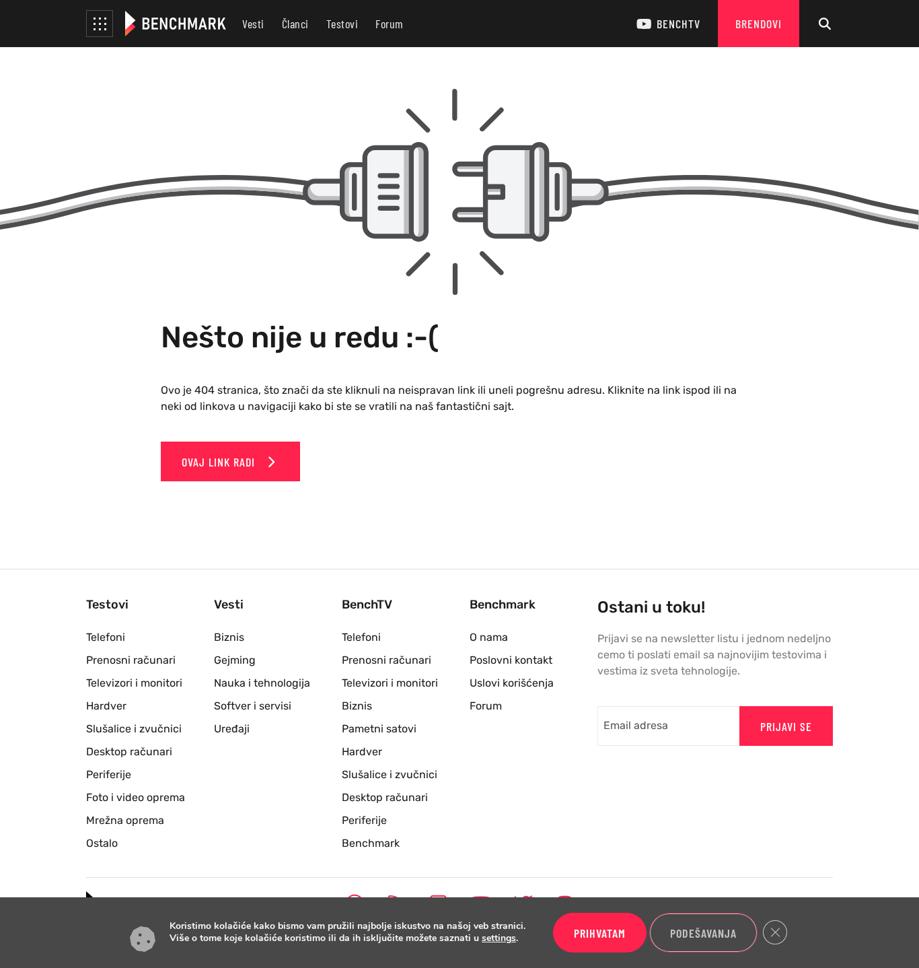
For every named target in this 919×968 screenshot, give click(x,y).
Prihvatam (600, 933)
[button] (99, 23)
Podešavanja (703, 933)
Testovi (342, 23)
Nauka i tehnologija (262, 683)
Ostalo (102, 843)
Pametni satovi (379, 728)
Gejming (235, 660)
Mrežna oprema (125, 820)
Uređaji (232, 728)
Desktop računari (129, 751)
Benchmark (371, 843)
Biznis (229, 637)
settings (499, 939)
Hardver (106, 705)
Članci (295, 23)
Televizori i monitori (134, 683)
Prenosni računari (131, 660)
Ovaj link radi (220, 461)
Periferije (108, 774)
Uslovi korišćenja (512, 683)
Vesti (253, 23)
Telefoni (105, 637)
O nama (489, 637)
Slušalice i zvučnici (134, 728)
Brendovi (758, 23)
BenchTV (678, 23)
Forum (389, 23)
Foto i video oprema (135, 797)
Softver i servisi (252, 705)
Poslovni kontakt (511, 660)
